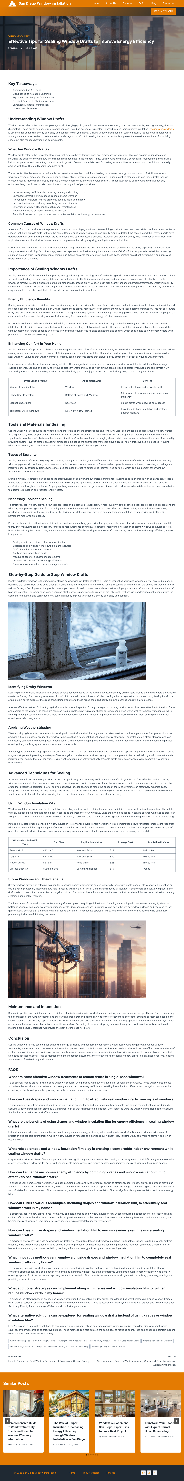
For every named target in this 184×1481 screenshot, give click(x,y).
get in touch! (163, 11)
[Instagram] (155, 1472)
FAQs (142, 3)
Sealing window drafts (162, 129)
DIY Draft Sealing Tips (20, 1341)
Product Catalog (90, 1472)
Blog (153, 3)
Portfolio (110, 1472)
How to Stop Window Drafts (126, 1341)
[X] (149, 1472)
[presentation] (23, 1403)
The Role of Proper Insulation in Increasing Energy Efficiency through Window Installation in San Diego (69, 1431)
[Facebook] (143, 1472)
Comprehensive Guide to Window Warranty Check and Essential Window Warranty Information (136, 1360)
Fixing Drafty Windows (100, 1341)
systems (14, 48)
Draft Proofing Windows (44, 1341)
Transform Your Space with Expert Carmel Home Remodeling (159, 1427)
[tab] (86, 1455)
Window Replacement (19, 36)
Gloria (12, 1444)
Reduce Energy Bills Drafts (22, 1346)
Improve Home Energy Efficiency (157, 1341)
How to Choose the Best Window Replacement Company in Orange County (48, 1358)
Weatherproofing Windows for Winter (108, 1346)
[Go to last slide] (7, 1421)
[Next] (176, 1421)
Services (127, 3)
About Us (111, 3)
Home (96, 3)
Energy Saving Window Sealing (72, 1341)
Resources (168, 3)
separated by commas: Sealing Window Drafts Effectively (62, 1346)
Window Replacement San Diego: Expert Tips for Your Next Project (114, 1427)
